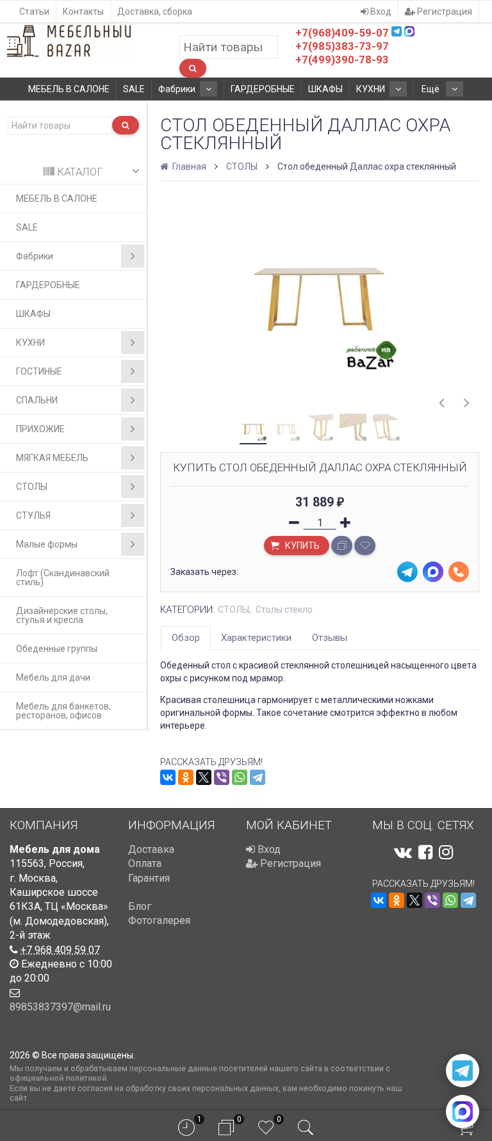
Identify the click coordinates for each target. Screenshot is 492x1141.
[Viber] (221, 777)
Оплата (144, 863)
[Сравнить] (341, 545)
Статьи (34, 11)
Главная (188, 166)
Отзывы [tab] (329, 637)
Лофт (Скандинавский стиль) (63, 577)
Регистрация (443, 11)
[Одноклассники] (185, 777)
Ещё (431, 89)
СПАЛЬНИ (37, 400)
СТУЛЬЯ (33, 515)
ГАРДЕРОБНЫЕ (263, 89)
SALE (134, 89)
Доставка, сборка (154, 11)
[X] (203, 777)
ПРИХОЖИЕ (40, 429)
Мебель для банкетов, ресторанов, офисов (63, 710)
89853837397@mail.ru (60, 1007)
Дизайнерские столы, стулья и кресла (62, 615)
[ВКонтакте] (168, 777)
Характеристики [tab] (256, 637)
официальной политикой (58, 1078)
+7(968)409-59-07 (342, 32)
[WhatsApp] (239, 777)
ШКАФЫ (325, 89)
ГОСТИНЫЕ (39, 371)
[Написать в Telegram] (462, 1070)
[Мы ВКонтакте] (403, 852)
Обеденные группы (56, 648)
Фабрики (176, 89)
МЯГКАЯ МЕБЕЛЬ (52, 458)
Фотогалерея (159, 920)
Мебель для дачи (53, 677)
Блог (139, 906)
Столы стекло (284, 609)
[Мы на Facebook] (425, 852)
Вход (379, 11)
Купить (301, 545)
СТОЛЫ (31, 486)
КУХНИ (370, 89)
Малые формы (47, 544)
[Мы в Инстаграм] (446, 852)
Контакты (83, 11)
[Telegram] (257, 777)
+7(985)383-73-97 (342, 46)
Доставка (151, 849)
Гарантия (149, 878)
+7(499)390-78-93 (342, 59)
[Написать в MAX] (462, 1111)
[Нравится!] (364, 545)
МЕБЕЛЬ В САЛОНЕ (69, 89)
